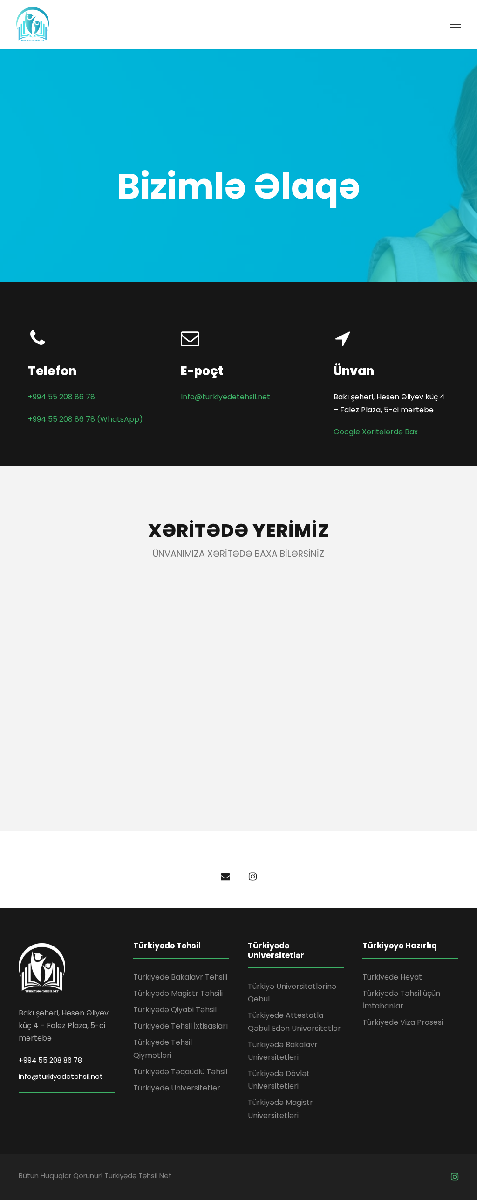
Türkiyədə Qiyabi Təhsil (175, 1009)
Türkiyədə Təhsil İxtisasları (180, 1026)
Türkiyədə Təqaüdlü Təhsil (180, 1071)
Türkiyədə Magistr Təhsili (178, 993)
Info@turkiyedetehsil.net (225, 396)
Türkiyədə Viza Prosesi (402, 1022)
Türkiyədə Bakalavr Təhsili (180, 977)
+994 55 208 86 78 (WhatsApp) (85, 419)
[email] (225, 876)
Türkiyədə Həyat (392, 977)
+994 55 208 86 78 (61, 396)
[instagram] (253, 876)
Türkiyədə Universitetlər (176, 1088)
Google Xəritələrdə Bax (376, 431)
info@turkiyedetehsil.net (61, 1076)
